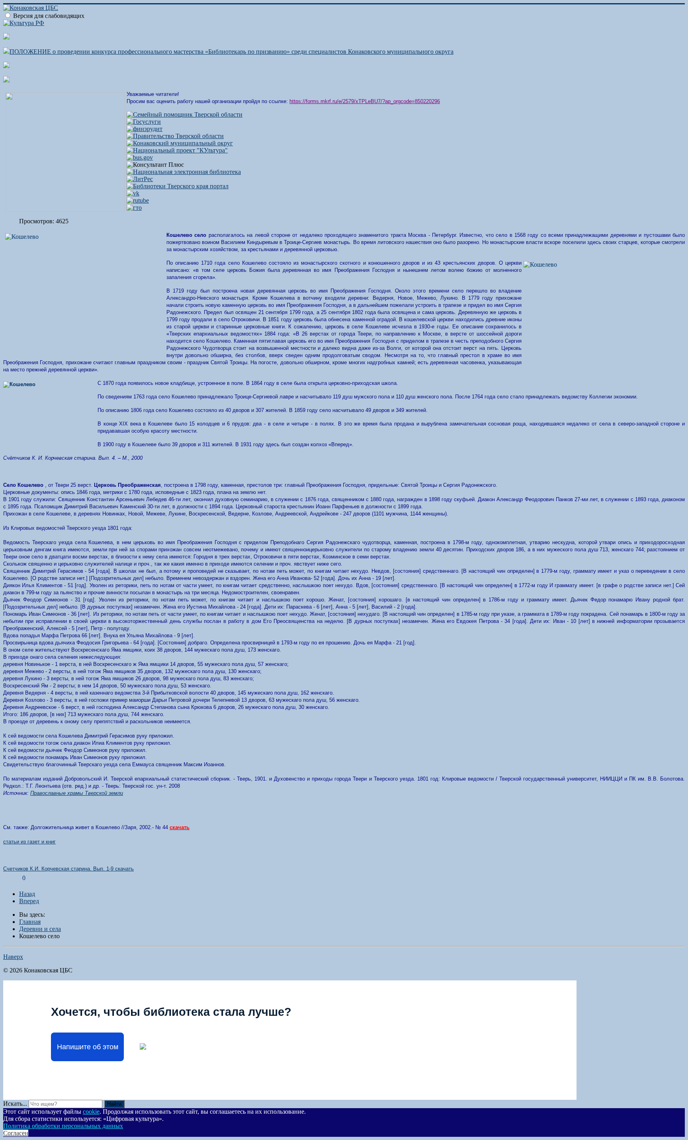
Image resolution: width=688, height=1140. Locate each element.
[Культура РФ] (23, 23)
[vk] (133, 193)
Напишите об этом (87, 1047)
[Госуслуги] (144, 121)
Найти (114, 1104)
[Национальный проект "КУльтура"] (177, 150)
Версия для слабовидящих (48, 15)
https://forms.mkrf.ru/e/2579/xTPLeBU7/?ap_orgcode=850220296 (364, 101)
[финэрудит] (144, 128)
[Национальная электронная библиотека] (184, 171)
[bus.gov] (140, 157)
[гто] (134, 207)
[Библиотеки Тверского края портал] (178, 186)
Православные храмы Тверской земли (76, 793)
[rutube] (138, 200)
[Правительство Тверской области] (175, 136)
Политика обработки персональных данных (63, 1125)
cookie (91, 1111)
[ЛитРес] (140, 179)
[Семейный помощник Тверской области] (184, 114)
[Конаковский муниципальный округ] (180, 143)
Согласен (15, 1133)
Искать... (15, 1103)
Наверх (13, 956)
